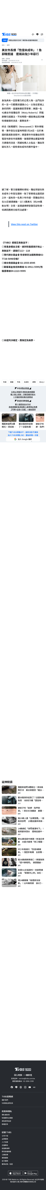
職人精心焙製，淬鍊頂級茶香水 (23, 394)
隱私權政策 (6, 1115)
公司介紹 (5, 1136)
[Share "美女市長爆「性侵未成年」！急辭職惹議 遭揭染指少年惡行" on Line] (37, 34)
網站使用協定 (6, 1121)
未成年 (26, 382)
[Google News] (34, 1087)
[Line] (16, 1087)
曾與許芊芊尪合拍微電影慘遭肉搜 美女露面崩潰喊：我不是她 (26, 40)
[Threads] (21, 1087)
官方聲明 (5, 1161)
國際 (8, 45)
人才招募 (5, 1142)
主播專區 (5, 1145)
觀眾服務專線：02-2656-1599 (23, 1081)
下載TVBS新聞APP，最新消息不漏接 (23, 432)
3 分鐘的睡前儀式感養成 (23, 397)
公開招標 (5, 1154)
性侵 (4, 382)
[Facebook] (12, 1087)
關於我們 (5, 1100)
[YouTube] (29, 1087)
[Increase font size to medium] (33, 34)
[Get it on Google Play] (30, 1173)
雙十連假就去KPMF (23, 404)
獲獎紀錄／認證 (7, 1164)
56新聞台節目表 (7, 1103)
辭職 (34, 382)
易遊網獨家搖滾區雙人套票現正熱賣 (23, 407)
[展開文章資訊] (42, 60)
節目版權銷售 (6, 1151)
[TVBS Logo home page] (9, 34)
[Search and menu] (42, 34)
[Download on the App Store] (15, 1173)
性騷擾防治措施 (7, 1118)
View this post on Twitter (24, 224)
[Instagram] (25, 1087)
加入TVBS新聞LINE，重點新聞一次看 (23, 435)
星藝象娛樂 (6, 1148)
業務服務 (5, 1158)
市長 (18, 382)
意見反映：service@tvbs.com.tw (23, 1078)
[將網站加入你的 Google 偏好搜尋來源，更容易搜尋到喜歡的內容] (23, 439)
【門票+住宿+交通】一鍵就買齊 (23, 409)
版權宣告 (5, 1124)
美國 (11, 382)
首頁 (3, 45)
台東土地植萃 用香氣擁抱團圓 (23, 392)
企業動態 (5, 1139)
